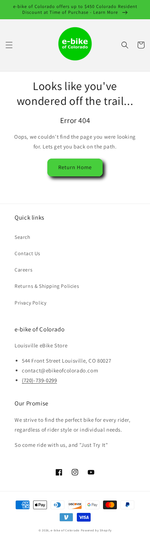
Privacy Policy (30, 302)
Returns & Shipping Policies (47, 286)
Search (23, 237)
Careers (23, 269)
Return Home (75, 167)
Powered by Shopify (96, 530)
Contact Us (27, 253)
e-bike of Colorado (65, 530)
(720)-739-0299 (39, 380)
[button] (9, 45)
